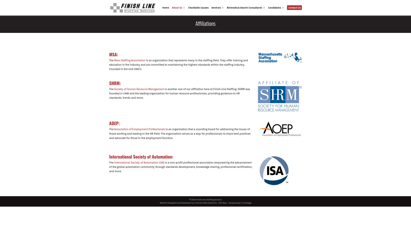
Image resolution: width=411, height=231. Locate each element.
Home (165, 8)
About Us (177, 8)
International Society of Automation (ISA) (139, 162)
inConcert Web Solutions (205, 203)
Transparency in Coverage (239, 203)
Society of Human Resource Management (139, 89)
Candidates (274, 8)
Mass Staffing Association (130, 60)
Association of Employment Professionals (139, 129)
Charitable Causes (198, 8)
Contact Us (294, 7)
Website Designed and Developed (175, 203)
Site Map (223, 203)
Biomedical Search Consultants (244, 8)
